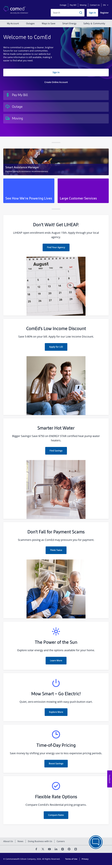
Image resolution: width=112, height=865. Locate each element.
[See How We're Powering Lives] (28, 191)
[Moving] (56, 118)
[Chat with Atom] (96, 842)
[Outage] (56, 107)
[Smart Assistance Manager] (56, 162)
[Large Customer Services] (83, 191)
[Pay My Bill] (56, 95)
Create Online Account (56, 82)
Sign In (56, 72)
